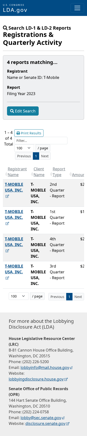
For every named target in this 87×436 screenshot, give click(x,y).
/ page (43, 148)
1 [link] (36, 156)
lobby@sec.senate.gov (41, 417)
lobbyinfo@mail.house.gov (45, 367)
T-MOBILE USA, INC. (14, 187)
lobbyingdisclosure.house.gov (36, 379)
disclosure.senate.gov (45, 423)
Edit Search (25, 111)
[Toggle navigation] (77, 8)
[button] (6, 174)
